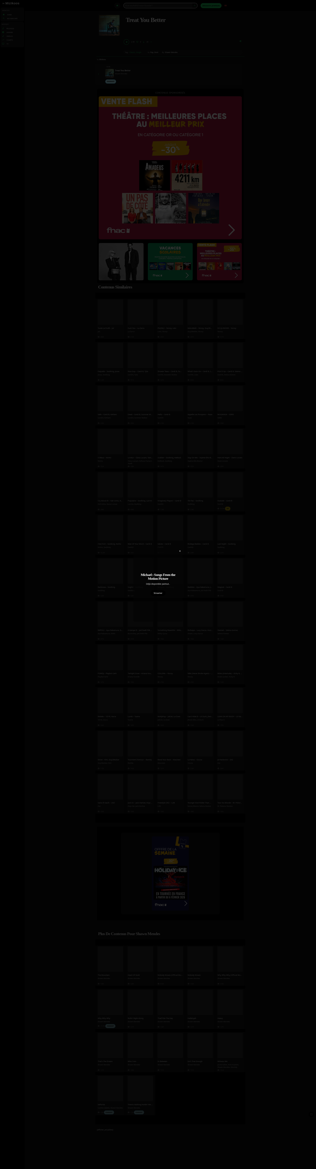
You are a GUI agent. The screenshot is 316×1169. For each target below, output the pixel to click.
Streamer (158, 593)
